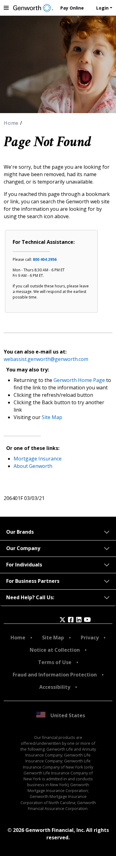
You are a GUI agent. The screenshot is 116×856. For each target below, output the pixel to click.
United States (67, 715)
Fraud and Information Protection (55, 674)
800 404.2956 (45, 259)
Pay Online (72, 8)
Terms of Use (54, 662)
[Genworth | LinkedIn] (79, 619)
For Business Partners (32, 581)
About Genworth (33, 466)
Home (12, 123)
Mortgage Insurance (38, 458)
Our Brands (20, 531)
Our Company (23, 548)
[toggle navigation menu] (6, 8)
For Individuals (24, 564)
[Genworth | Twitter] (62, 619)
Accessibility (54, 687)
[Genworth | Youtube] (87, 619)
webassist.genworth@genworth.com (46, 359)
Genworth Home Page (79, 380)
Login (102, 8)
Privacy (90, 637)
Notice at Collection (55, 649)
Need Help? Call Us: (30, 597)
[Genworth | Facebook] (71, 619)
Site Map (52, 417)
